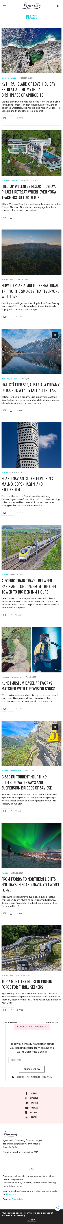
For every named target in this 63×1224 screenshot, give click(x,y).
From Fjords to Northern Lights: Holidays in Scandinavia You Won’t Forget (30, 884)
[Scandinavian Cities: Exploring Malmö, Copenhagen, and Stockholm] (31, 445)
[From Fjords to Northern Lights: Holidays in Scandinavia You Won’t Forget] (31, 846)
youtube (34, 1107)
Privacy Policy (18, 1199)
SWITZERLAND (15, 677)
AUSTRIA (5, 379)
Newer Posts (52, 1022)
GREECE (5, 78)
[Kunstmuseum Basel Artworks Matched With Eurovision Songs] (31, 649)
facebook (33, 1093)
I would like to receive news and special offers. (34, 1077)
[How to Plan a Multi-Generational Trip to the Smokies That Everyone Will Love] (31, 252)
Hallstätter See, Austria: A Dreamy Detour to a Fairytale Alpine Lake (31, 387)
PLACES (13, 78)
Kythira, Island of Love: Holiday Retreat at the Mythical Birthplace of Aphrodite (28, 89)
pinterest (34, 1112)
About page (11, 1194)
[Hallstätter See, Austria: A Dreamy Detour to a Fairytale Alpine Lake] (31, 351)
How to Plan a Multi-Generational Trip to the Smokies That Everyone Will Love (30, 291)
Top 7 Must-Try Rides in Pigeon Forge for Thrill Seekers (27, 984)
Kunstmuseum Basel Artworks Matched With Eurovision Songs (28, 685)
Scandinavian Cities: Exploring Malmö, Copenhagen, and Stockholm (27, 484)
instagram (34, 1098)
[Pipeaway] (31, 6)
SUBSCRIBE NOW (32, 1069)
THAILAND (13, 180)
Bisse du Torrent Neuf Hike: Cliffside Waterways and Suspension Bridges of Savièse (27, 782)
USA (11, 279)
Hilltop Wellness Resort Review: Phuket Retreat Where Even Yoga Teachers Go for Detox (29, 191)
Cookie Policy (18, 1215)
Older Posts (11, 1022)
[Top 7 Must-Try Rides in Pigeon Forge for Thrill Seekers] (31, 948)
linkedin (33, 1117)
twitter (34, 1103)
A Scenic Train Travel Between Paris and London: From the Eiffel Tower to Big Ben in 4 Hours (30, 586)
